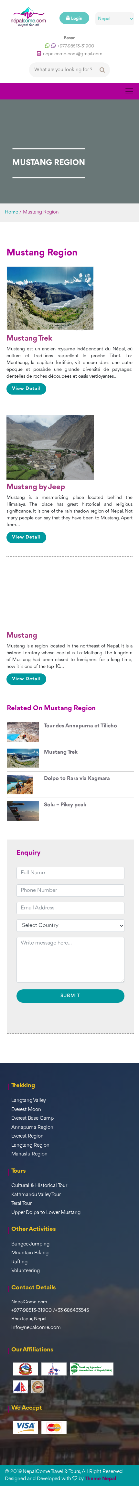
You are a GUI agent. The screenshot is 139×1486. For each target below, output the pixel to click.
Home (11, 212)
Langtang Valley (28, 1100)
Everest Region (27, 1136)
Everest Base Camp (32, 1118)
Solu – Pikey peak (65, 805)
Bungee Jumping (30, 1244)
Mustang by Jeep (35, 487)
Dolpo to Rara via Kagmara (77, 778)
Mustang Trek (29, 339)
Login (76, 18)
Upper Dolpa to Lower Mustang (45, 1212)
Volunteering (25, 1270)
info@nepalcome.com (36, 1327)
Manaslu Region (29, 1154)
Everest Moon (26, 1109)
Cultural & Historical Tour (39, 1185)
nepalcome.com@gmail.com (72, 54)
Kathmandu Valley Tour (36, 1194)
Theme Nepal (100, 1478)
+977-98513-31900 (76, 46)
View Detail (26, 388)
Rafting (19, 1262)
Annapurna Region (32, 1127)
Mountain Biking (29, 1253)
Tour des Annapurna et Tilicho (80, 726)
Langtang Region (30, 1145)
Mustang (21, 636)
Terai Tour (21, 1203)
